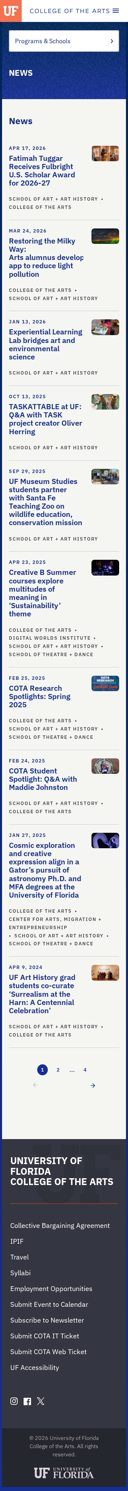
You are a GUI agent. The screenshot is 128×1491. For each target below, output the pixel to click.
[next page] (91, 1085)
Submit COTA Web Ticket (48, 1351)
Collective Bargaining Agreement (60, 1225)
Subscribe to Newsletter (47, 1320)
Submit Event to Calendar (49, 1304)
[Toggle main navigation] (116, 11)
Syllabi (20, 1272)
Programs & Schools (43, 41)
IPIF (17, 1241)
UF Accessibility (34, 1367)
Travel (19, 1257)
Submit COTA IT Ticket (44, 1335)
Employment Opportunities (51, 1288)
